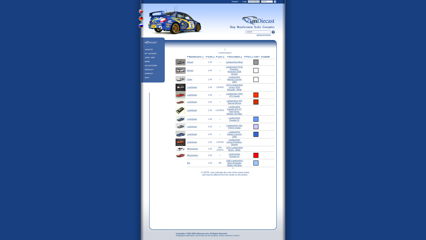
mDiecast (152, 42)
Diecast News (152, 62)
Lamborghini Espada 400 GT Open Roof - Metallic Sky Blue (234, 110)
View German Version (141, 18)
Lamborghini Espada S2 (234, 155)
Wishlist (152, 70)
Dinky (189, 79)
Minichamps (192, 149)
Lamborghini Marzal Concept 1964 (234, 79)
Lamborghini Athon (234, 62)
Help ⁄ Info (152, 78)
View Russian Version (141, 26)
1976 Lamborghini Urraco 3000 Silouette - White (234, 87)
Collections (152, 66)
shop (232, 27)
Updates (152, 50)
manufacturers (245, 27)
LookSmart (192, 87)
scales (257, 27)
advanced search (264, 35)
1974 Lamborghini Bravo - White (234, 148)
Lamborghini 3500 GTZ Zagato (234, 95)
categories (269, 27)
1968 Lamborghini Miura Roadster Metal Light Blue (234, 163)
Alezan (190, 62)
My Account (152, 54)
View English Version (141, 11)
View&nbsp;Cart (152, 58)
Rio (188, 163)
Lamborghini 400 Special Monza (234, 102)
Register (235, 1)
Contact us (152, 74)
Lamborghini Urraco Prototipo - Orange (234, 142)
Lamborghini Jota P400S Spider (234, 126)
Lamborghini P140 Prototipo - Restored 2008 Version (234, 70)
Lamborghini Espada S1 (234, 119)
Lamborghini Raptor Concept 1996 (234, 134)
